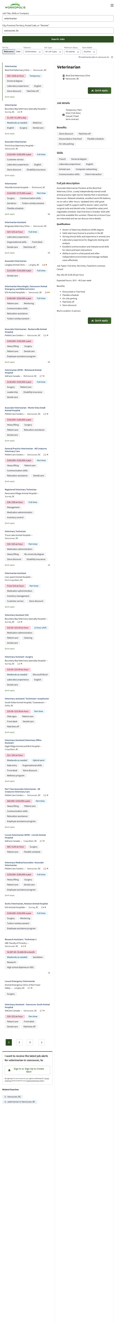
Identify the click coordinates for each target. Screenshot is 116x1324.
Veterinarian (11, 66)
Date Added (87, 47)
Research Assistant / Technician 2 (20, 939)
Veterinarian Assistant (15, 222)
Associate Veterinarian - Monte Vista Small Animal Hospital (25, 409)
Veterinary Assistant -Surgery (19, 657)
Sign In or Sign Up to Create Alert (29, 1070)
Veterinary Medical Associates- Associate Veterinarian (24, 864)
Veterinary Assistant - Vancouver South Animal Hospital (27, 1006)
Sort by (5, 47)
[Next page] (41, 1042)
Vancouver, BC (14, 1096)
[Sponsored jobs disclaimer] (112, 57)
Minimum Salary (71, 47)
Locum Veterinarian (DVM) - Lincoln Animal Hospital (25, 836)
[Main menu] (112, 5)
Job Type (48, 47)
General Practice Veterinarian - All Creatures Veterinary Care (26, 450)
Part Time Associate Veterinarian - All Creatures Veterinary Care (22, 790)
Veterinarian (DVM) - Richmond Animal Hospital (23, 371)
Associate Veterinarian (15, 142)
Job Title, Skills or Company (15, 13)
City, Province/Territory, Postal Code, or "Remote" (25, 25)
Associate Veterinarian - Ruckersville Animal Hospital (26, 330)
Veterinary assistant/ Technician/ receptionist (27, 698)
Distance (27, 47)
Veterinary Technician (15, 531)
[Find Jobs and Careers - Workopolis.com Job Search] (15, 5)
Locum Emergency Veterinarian (20, 981)
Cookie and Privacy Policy (35, 1081)
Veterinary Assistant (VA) (17, 615)
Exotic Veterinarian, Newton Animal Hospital (26, 903)
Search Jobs (58, 39)
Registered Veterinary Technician (20, 489)
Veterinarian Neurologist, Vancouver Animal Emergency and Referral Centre (26, 287)
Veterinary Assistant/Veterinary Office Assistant (23, 741)
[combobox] (58, 18)
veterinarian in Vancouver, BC (21, 1101)
